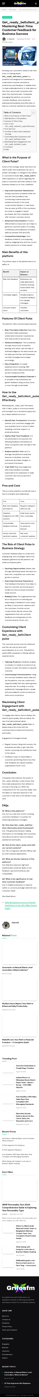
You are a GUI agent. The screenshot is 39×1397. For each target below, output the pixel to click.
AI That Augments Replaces (12, 1150)
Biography (5, 1344)
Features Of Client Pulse (14, 121)
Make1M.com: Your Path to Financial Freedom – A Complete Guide (18, 1041)
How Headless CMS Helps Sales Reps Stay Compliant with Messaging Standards (26, 1100)
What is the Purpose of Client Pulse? (17, 116)
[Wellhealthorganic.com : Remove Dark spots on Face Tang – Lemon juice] (8, 1263)
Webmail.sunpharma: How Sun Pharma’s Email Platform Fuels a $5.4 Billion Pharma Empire (21, 905)
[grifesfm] (19, 3)
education (5, 1351)
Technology (7, 17)
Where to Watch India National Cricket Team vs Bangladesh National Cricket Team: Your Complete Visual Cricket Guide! (26, 1232)
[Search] (36, 3)
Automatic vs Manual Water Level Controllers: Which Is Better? (17, 968)
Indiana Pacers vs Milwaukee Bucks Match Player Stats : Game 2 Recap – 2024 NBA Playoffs (25, 1082)
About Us (5, 1316)
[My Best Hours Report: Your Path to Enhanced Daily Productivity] (19, 989)
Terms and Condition (9, 1330)
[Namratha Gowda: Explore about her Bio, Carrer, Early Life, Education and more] (8, 1116)
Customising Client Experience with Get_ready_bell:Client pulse (18, 138)
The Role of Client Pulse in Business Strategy (17, 133)
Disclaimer (6, 1323)
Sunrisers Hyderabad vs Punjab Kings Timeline (25, 1067)
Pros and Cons (10, 129)
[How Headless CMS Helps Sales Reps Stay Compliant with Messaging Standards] (8, 1099)
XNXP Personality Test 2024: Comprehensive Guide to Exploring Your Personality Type (19, 1207)
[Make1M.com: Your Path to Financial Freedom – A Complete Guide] (19, 1025)
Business (5, 1347)
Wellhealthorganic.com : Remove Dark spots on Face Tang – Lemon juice (26, 1263)
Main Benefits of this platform (16, 118)
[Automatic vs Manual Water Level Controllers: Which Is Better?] (19, 952)
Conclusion (9, 147)
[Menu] (3, 3)
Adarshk (11, 39)
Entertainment (7, 1354)
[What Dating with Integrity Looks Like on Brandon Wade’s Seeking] (8, 1250)
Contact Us (6, 1320)
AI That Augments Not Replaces (13, 1145)
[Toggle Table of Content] (32, 113)
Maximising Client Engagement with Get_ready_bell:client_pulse (18, 143)
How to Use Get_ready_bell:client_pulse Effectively (20, 125)
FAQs (7, 149)
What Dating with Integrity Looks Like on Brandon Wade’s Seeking (26, 1249)
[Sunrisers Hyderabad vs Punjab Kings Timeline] (8, 1068)
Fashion (5, 1358)
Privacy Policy (7, 1326)
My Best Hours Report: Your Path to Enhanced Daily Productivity (17, 1004)
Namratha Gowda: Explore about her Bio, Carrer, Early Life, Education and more (25, 1117)
